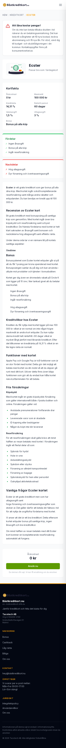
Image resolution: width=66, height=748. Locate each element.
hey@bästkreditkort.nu (13, 673)
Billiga (5, 653)
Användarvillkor (10, 708)
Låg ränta (7, 648)
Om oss (6, 659)
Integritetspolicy (10, 703)
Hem (4, 15)
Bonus (5, 637)
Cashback (7, 642)
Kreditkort (17, 15)
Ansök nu (33, 566)
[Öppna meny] (60, 5)
